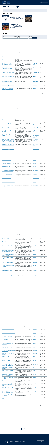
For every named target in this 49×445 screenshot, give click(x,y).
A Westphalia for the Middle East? (6, 166)
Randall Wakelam (35, 356)
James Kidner (34, 326)
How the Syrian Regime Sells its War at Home (7, 370)
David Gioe (34, 93)
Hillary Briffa (34, 67)
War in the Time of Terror (5, 339)
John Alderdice (34, 163)
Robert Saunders (36, 127)
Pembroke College (6, 10)
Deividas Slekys (35, 350)
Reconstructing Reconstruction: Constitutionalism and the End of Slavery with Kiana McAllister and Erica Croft (8, 119)
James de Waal (34, 383)
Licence (19, 36)
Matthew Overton (35, 394)
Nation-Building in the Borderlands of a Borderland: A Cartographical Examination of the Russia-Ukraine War (8, 51)
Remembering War (4, 380)
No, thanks (42, 441)
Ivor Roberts (34, 339)
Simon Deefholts (35, 139)
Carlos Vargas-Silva (35, 170)
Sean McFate (34, 241)
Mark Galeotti (34, 76)
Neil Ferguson (34, 250)
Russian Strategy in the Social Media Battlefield (8, 93)
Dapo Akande (34, 178)
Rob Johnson (34, 254)
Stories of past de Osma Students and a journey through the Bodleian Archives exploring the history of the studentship (8, 145)
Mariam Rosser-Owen (35, 134)
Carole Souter (34, 135)
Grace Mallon (34, 63)
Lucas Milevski (34, 336)
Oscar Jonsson (34, 160)
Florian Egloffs (34, 343)
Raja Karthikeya (35, 85)
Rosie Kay (34, 347)
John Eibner (34, 265)
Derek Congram (35, 275)
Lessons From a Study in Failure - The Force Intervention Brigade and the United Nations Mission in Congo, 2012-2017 (7, 238)
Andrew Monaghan (35, 329)
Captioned (15, 36)
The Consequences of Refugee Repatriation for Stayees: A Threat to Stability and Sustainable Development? (8, 171)
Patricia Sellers (34, 374)
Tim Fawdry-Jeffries (35, 364)
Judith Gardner (34, 182)
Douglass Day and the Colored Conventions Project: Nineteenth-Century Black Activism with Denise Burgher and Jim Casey (8, 82)
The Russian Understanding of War (6, 160)
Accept (39, 441)
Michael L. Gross (35, 245)
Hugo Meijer (34, 88)
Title (3, 36)
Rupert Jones (34, 360)
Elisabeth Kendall (35, 270)
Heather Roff (34, 257)
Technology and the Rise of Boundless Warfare (8, 262)
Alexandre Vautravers (35, 387)
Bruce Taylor (34, 144)
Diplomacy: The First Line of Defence (6, 326)
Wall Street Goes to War (5, 241)
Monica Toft (34, 397)
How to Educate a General (5, 356)
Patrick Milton (34, 166)
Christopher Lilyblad (35, 185)
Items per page (30, 36)
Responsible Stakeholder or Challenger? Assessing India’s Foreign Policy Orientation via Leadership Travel (8, 56)
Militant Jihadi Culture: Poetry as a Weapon (7, 270)
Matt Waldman (34, 367)
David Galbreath (35, 262)
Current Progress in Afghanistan (6, 360)
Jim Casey (36, 82)
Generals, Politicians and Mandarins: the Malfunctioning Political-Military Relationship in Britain (8, 384)
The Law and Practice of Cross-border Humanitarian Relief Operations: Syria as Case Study (8, 179)
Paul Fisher (37, 72)
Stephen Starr (34, 370)
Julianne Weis (34, 377)
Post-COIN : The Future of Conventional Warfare (8, 387)
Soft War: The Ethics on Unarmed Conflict (7, 245)
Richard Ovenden (35, 149)
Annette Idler (34, 333)
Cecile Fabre (34, 380)
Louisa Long (35, 140)
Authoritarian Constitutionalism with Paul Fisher (8, 72)
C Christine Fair (35, 353)
